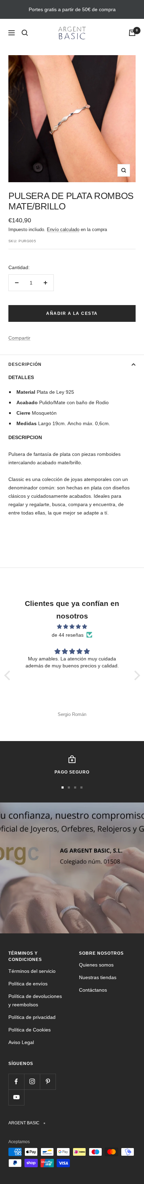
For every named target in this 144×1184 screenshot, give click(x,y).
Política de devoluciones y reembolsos (35, 1000)
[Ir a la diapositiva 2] (69, 787)
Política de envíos (28, 983)
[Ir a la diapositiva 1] (63, 787)
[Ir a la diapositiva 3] (75, 787)
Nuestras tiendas (97, 977)
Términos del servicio (32, 971)
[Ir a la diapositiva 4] (81, 787)
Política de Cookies (29, 1030)
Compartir (19, 338)
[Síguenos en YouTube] (16, 1097)
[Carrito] (132, 33)
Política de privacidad (32, 1017)
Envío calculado (63, 229)
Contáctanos (93, 990)
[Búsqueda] (25, 33)
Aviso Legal (21, 1042)
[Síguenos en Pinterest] (48, 1081)
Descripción (25, 364)
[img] (72, 626)
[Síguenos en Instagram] (32, 1081)
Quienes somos (96, 965)
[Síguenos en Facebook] (16, 1081)
